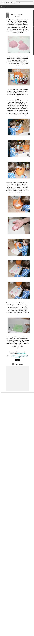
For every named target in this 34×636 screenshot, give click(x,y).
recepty (26, 356)
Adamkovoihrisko (21, 353)
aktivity (13, 356)
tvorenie (18, 357)
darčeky (18, 356)
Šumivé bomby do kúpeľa (17, 15)
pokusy (22, 356)
